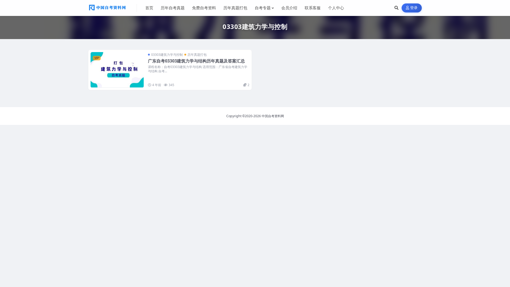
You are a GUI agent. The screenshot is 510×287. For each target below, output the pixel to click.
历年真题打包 (197, 54)
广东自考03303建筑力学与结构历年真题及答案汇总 (196, 61)
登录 (414, 8)
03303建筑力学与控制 (167, 54)
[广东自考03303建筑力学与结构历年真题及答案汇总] (117, 69)
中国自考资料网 (273, 116)
